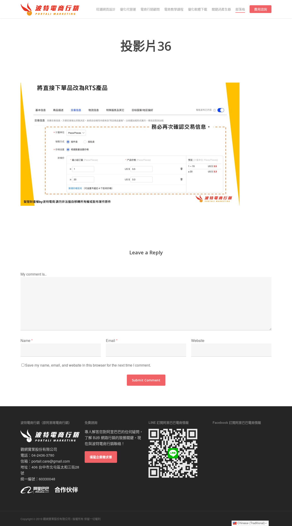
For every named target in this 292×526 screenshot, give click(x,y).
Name (27, 340)
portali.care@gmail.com (50, 461)
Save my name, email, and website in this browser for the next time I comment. (88, 365)
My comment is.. (34, 274)
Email (111, 340)
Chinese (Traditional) (251, 523)
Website (197, 340)
